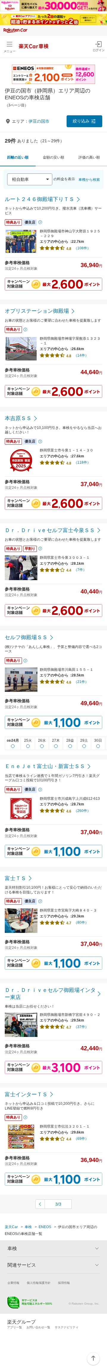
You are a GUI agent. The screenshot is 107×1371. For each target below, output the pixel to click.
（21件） (81, 682)
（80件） (81, 922)
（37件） (81, 1027)
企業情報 (13, 1282)
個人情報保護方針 (39, 1282)
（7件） (80, 570)
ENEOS (45, 1227)
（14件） (81, 355)
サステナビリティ (66, 1327)
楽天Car (11, 1227)
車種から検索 (89, 180)
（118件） (82, 462)
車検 (28, 1227)
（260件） (82, 811)
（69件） (81, 1139)
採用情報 (64, 1282)
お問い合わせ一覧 (38, 1327)
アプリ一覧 (14, 1327)
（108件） (82, 248)
